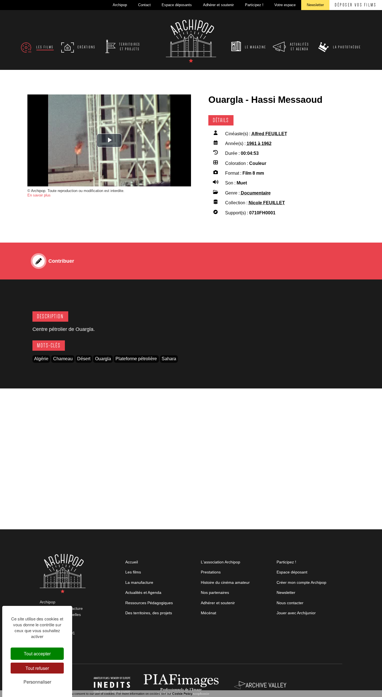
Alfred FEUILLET (269, 133)
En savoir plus (39, 195)
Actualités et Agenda (143, 592)
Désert (83, 358)
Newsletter (286, 592)
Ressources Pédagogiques (149, 603)
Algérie (41, 358)
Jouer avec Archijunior (296, 613)
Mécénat (208, 613)
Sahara (169, 358)
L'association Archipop (220, 562)
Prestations (211, 572)
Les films (133, 572)
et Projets (129, 46)
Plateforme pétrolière (136, 358)
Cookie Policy (182, 693)
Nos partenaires (215, 592)
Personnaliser (37, 682)
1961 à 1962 (259, 143)
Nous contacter (290, 603)
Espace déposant (292, 572)
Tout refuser (37, 668)
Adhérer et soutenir (218, 603)
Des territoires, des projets (148, 613)
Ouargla (103, 358)
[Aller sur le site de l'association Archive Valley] (182, 684)
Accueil (131, 562)
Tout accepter (37, 653)
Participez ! (286, 562)
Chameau (63, 358)
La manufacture (139, 582)
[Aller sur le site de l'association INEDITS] (112, 684)
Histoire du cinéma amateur (225, 582)
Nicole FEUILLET (267, 202)
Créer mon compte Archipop (301, 582)
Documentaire (256, 193)
